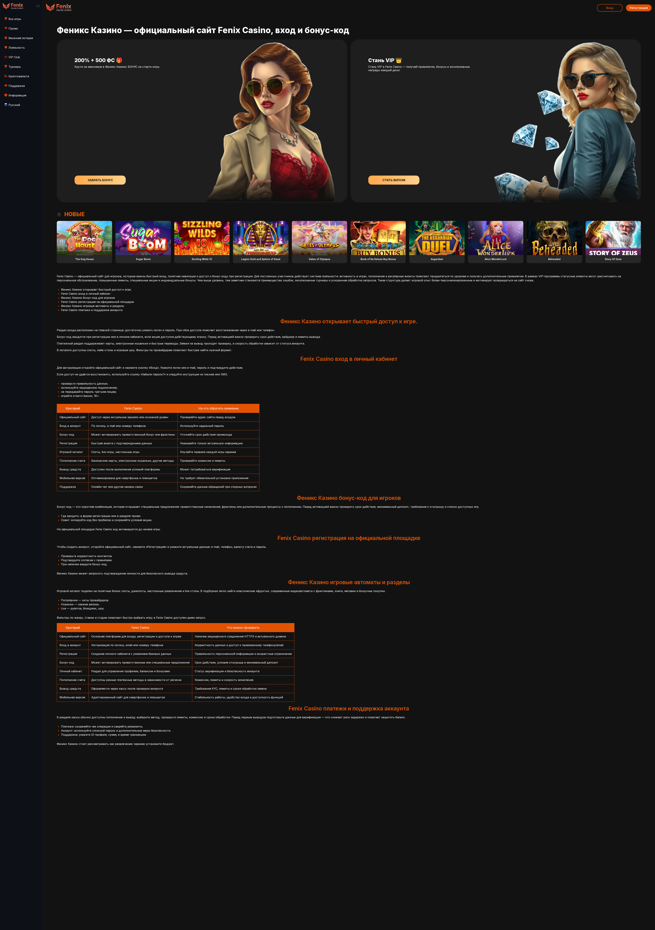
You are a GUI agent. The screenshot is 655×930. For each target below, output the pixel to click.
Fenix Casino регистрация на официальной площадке (97, 302)
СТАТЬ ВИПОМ (393, 180)
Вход (609, 8)
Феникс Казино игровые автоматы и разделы (92, 306)
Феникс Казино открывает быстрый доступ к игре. (96, 289)
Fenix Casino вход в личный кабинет (86, 293)
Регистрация (639, 8)
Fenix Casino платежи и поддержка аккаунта (91, 310)
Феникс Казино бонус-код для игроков (88, 297)
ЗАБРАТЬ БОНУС (100, 180)
